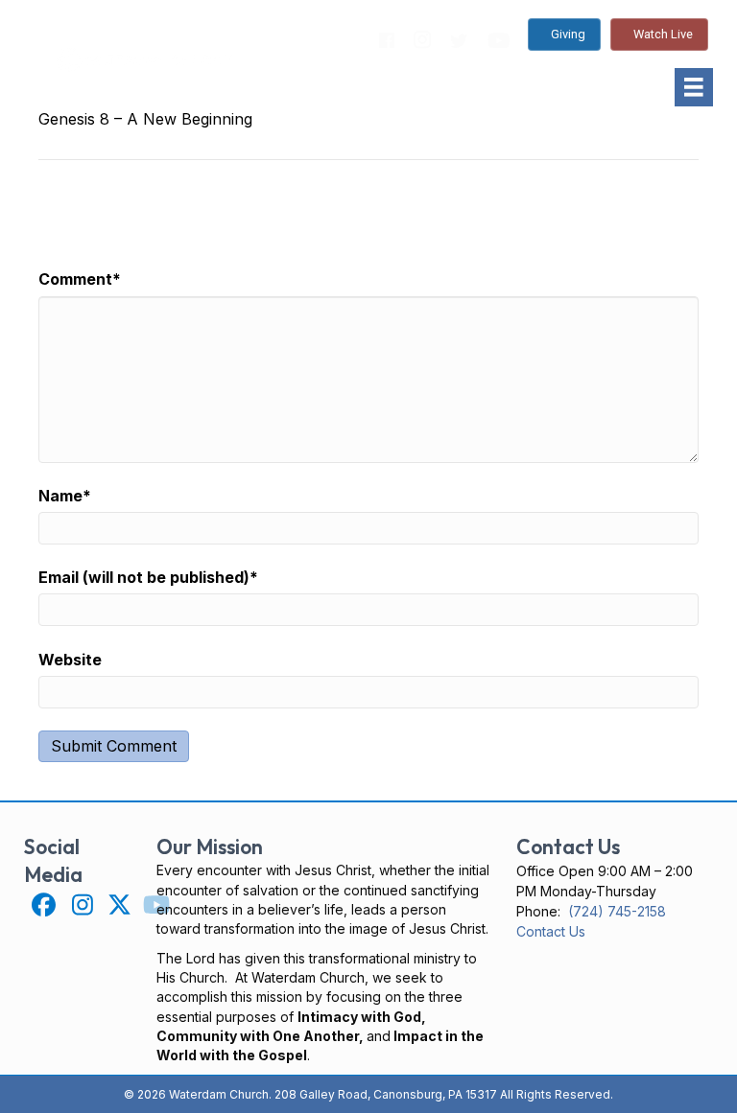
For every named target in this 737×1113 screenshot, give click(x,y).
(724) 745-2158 (617, 911)
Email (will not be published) (148, 577)
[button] (43, 904)
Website (70, 659)
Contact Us (550, 931)
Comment (79, 279)
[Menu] (694, 87)
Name (64, 495)
